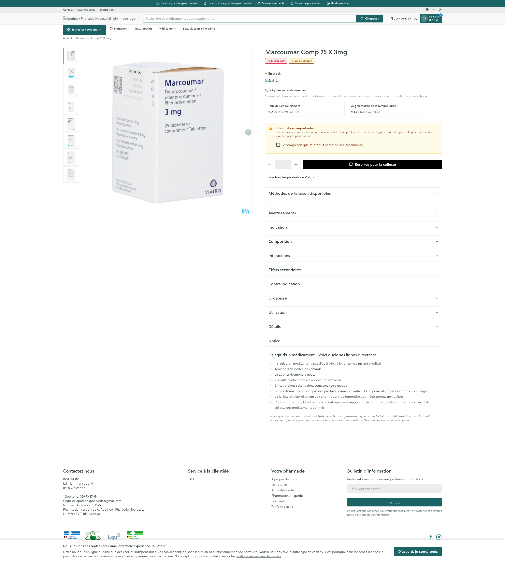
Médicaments (168, 29)
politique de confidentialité (372, 515)
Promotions (121, 29)
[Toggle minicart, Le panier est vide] (424, 18)
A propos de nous (284, 479)
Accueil (67, 38)
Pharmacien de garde (287, 495)
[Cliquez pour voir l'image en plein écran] (167, 132)
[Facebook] (431, 537)
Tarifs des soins (282, 506)
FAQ (191, 479)
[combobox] (249, 18)
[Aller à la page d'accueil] (99, 18)
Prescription (106, 9)
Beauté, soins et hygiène (199, 29)
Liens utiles (279, 484)
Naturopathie (143, 29)
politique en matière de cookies (258, 556)
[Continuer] (248, 132)
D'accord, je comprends (418, 551)
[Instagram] (439, 537)
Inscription (394, 502)
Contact (68, 9)
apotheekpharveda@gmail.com (99, 500)
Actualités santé (85, 9)
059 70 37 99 (88, 496)
